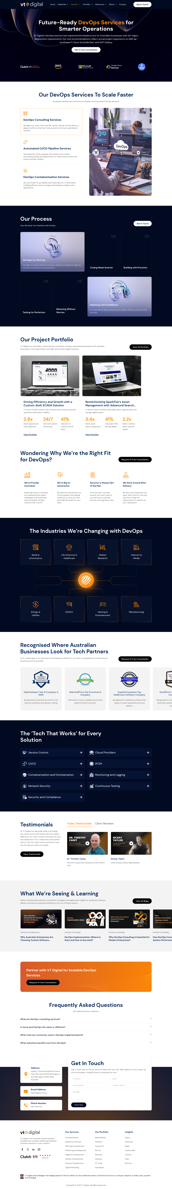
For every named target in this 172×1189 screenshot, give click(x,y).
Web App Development (74, 1146)
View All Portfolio (141, 347)
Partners (128, 1163)
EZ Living (98, 1163)
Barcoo (98, 1150)
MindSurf (98, 1142)
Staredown (99, 1167)
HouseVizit (99, 1146)
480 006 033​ (36, 1106)
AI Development (71, 1137)
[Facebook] (22, 1149)
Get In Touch (142, 4)
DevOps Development (74, 1163)
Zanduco (98, 1159)
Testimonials (130, 1150)
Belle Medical (100, 1137)
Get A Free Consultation (86, 49)
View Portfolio (30, 434)
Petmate (98, 1154)
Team (127, 1159)
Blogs (127, 1146)
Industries (62, 4)
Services (74, 4)
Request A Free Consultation (135, 459)
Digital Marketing (72, 1167)
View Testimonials (31, 854)
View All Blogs (142, 901)
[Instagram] (39, 1149)
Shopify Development (74, 1159)
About (111, 4)
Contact (122, 4)
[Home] (32, 4)
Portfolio (86, 4)
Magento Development (74, 1154)
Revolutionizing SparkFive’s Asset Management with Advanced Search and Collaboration (109, 405)
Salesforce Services (73, 1142)
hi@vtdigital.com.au (39, 1093)
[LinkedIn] (33, 1149)
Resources (99, 4)
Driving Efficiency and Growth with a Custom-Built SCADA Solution (48, 403)
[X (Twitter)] (28, 1149)
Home (52, 4)
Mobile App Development (75, 1150)
